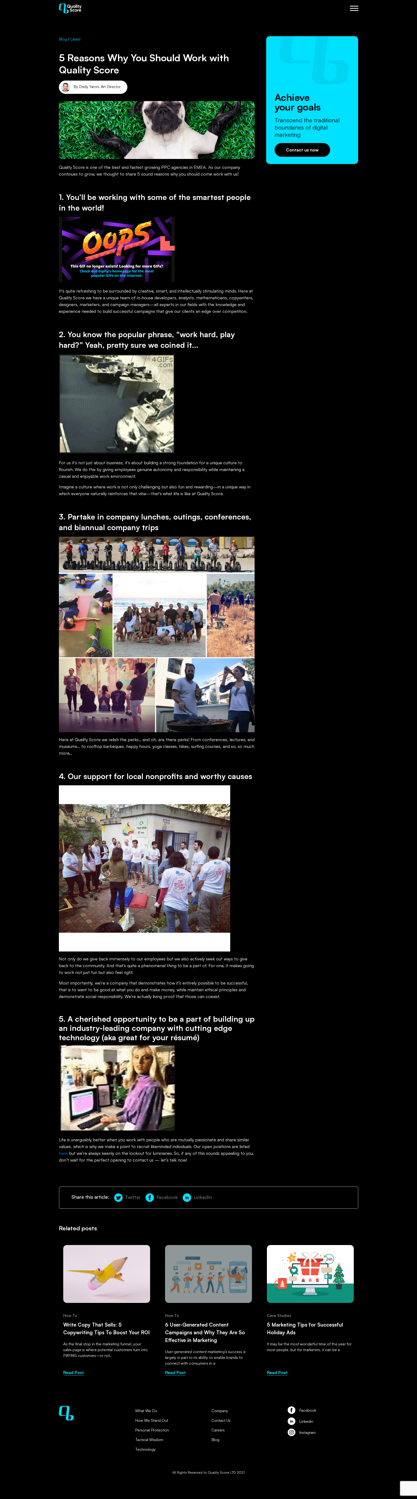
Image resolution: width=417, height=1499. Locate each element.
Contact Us (220, 1420)
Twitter (133, 1197)
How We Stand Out (151, 1420)
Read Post (73, 1372)
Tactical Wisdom (149, 1439)
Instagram (307, 1432)
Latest (75, 39)
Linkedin (306, 1421)
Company (219, 1410)
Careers (218, 1430)
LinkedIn (203, 1197)
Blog (63, 39)
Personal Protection (152, 1430)
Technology (145, 1449)
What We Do (146, 1410)
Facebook (167, 1197)
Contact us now (302, 149)
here (63, 1153)
